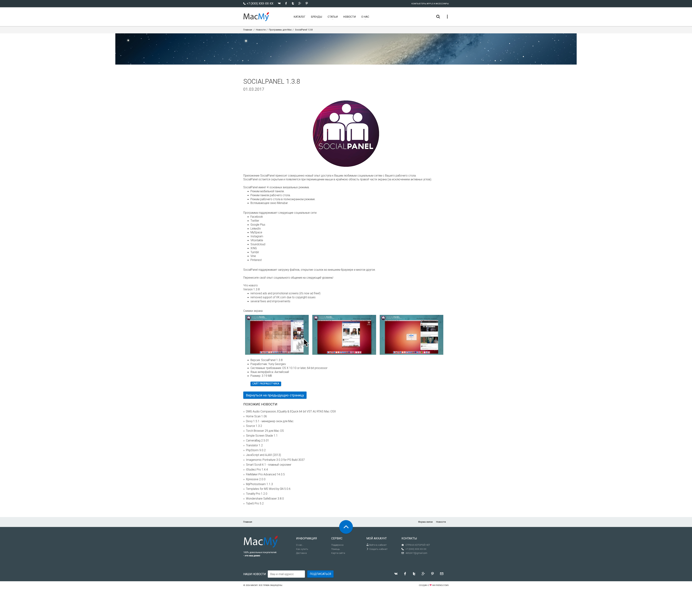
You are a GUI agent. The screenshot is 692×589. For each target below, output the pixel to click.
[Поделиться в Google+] (299, 3)
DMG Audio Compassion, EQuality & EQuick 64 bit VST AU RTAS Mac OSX (291, 411)
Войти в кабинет (378, 545)
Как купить (302, 549)
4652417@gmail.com (416, 553)
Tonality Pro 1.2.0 (256, 493)
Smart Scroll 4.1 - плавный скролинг (268, 464)
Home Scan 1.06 (256, 416)
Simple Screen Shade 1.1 (262, 435)
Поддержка (337, 545)
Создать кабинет (378, 549)
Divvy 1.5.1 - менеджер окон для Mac (270, 421)
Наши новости (254, 574)
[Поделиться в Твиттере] (293, 3)
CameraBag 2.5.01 (257, 440)
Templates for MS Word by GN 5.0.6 (268, 489)
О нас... (300, 545)
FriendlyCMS (442, 585)
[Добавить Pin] (306, 3)
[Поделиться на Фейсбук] (286, 3)
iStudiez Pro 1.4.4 (257, 469)
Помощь (335, 549)
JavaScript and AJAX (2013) (263, 455)
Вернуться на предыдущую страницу (275, 395)
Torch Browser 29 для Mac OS (265, 430)
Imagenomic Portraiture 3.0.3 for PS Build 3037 (275, 459)
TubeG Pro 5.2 (255, 503)
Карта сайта (338, 553)
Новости (261, 29)
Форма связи (425, 521)
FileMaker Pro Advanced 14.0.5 (265, 474)
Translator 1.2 (254, 445)
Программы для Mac (280, 29)
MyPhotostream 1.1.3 (259, 484)
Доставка (301, 553)
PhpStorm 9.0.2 (256, 450)
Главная (247, 29)
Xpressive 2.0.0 (255, 479)
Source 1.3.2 (254, 426)
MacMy (254, 585)
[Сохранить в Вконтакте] (279, 3)
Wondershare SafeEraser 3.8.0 (265, 498)
